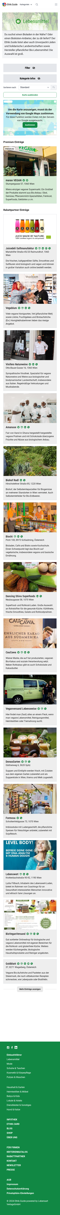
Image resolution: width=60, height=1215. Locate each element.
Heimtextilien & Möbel (17, 1091)
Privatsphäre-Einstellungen (20, 1193)
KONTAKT (12, 1161)
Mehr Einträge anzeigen (30, 989)
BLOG (9, 1128)
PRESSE (11, 1169)
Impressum (12, 1184)
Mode (9, 1063)
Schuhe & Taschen (16, 1068)
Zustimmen (30, 125)
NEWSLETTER (14, 1165)
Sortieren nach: (9, 87)
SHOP (10, 1133)
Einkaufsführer (14, 1055)
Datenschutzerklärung (18, 1188)
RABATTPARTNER (16, 1156)
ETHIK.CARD (13, 1124)
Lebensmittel (13, 1059)
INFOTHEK (12, 1119)
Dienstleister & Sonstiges (19, 1105)
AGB (9, 1179)
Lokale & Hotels (14, 1100)
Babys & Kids (13, 1096)
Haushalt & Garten (16, 1087)
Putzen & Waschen (16, 1077)
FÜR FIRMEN (13, 1147)
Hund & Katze (13, 1109)
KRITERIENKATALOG (17, 1152)
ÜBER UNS (12, 1137)
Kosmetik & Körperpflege (19, 1072)
